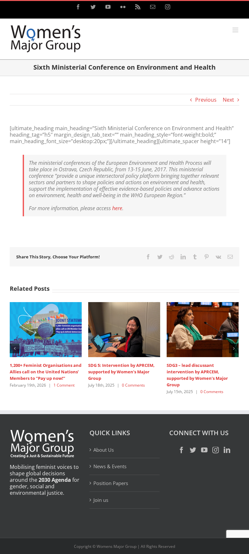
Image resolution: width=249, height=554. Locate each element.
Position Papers (110, 471)
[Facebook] (181, 438)
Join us (100, 487)
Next (228, 99)
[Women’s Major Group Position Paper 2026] (138, 308)
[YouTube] (204, 438)
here (117, 208)
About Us (103, 438)
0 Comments (68, 378)
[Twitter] (193, 438)
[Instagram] (215, 438)
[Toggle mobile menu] (235, 30)
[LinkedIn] (227, 438)
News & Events (109, 454)
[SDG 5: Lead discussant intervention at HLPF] (60, 329)
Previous (206, 99)
